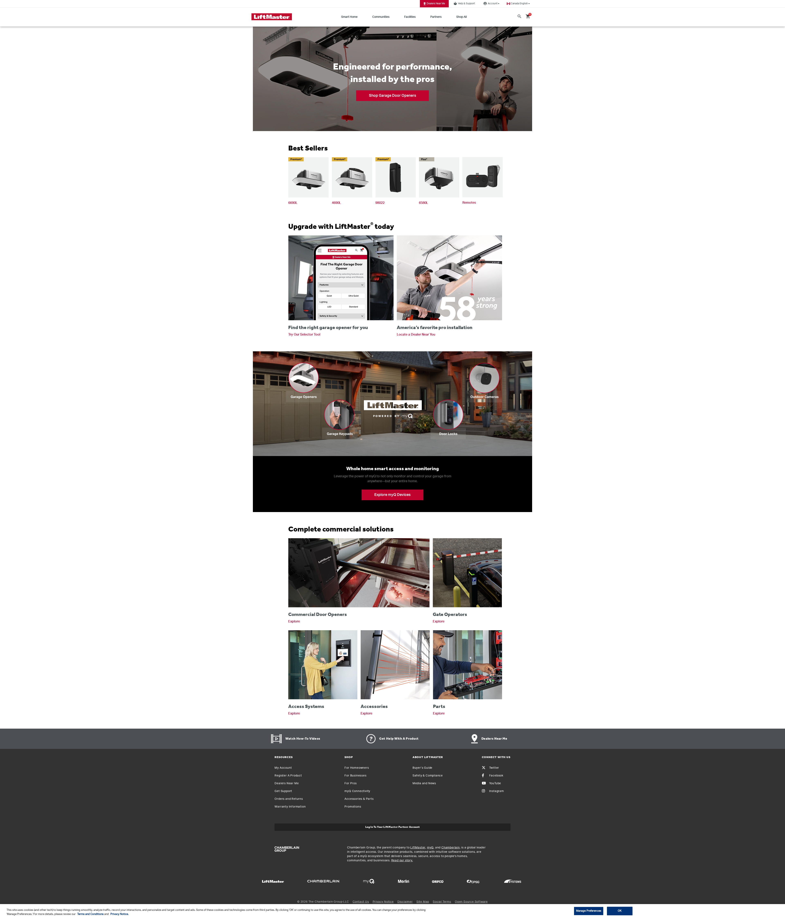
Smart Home (349, 17)
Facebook (496, 775)
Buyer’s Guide (422, 767)
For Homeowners (356, 767)
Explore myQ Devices (392, 495)
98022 (380, 202)
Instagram (496, 791)
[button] (518, 3)
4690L (336, 202)
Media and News (424, 783)
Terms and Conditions (90, 914)
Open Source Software (471, 901)
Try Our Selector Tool (304, 334)
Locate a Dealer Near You (416, 334)
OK (619, 911)
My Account (283, 767)
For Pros (350, 783)
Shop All (461, 17)
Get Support (283, 791)
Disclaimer (405, 901)
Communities (380, 17)
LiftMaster (417, 847)
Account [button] (490, 3)
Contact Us (361, 901)
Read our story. (402, 860)
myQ (430, 847)
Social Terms (442, 901)
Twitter (494, 767)
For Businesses (355, 775)
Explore (294, 621)
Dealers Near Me (436, 3)
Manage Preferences (588, 911)
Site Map (422, 901)
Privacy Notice (383, 901)
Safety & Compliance (428, 775)
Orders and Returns (289, 799)
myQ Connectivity (357, 791)
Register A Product (288, 775)
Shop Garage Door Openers (392, 95)
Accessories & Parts (358, 799)
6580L (423, 202)
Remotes (469, 202)
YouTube (495, 783)
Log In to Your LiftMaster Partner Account (392, 827)
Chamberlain (450, 847)
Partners (436, 17)
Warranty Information (290, 806)
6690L (292, 202)
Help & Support (464, 3)
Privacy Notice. (119, 914)
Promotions (352, 806)
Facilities (410, 17)
